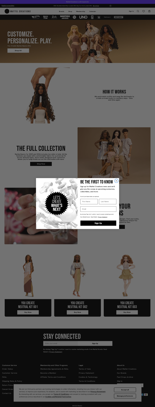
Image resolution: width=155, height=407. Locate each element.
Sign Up (98, 223)
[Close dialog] (116, 181)
